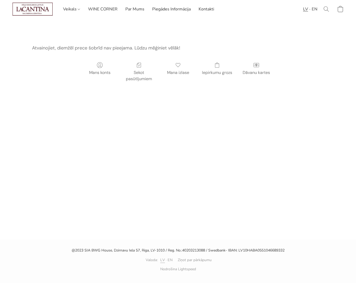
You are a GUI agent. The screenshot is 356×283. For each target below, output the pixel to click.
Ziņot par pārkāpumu (195, 259)
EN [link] (170, 259)
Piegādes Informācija (171, 9)
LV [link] (162, 259)
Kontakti (206, 9)
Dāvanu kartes (256, 72)
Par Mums (134, 9)
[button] (33, 9)
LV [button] (305, 9)
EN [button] (314, 9)
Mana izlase (178, 72)
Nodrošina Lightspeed (178, 269)
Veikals (70, 9)
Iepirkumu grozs (217, 72)
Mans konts (100, 72)
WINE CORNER (103, 9)
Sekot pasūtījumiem (139, 75)
